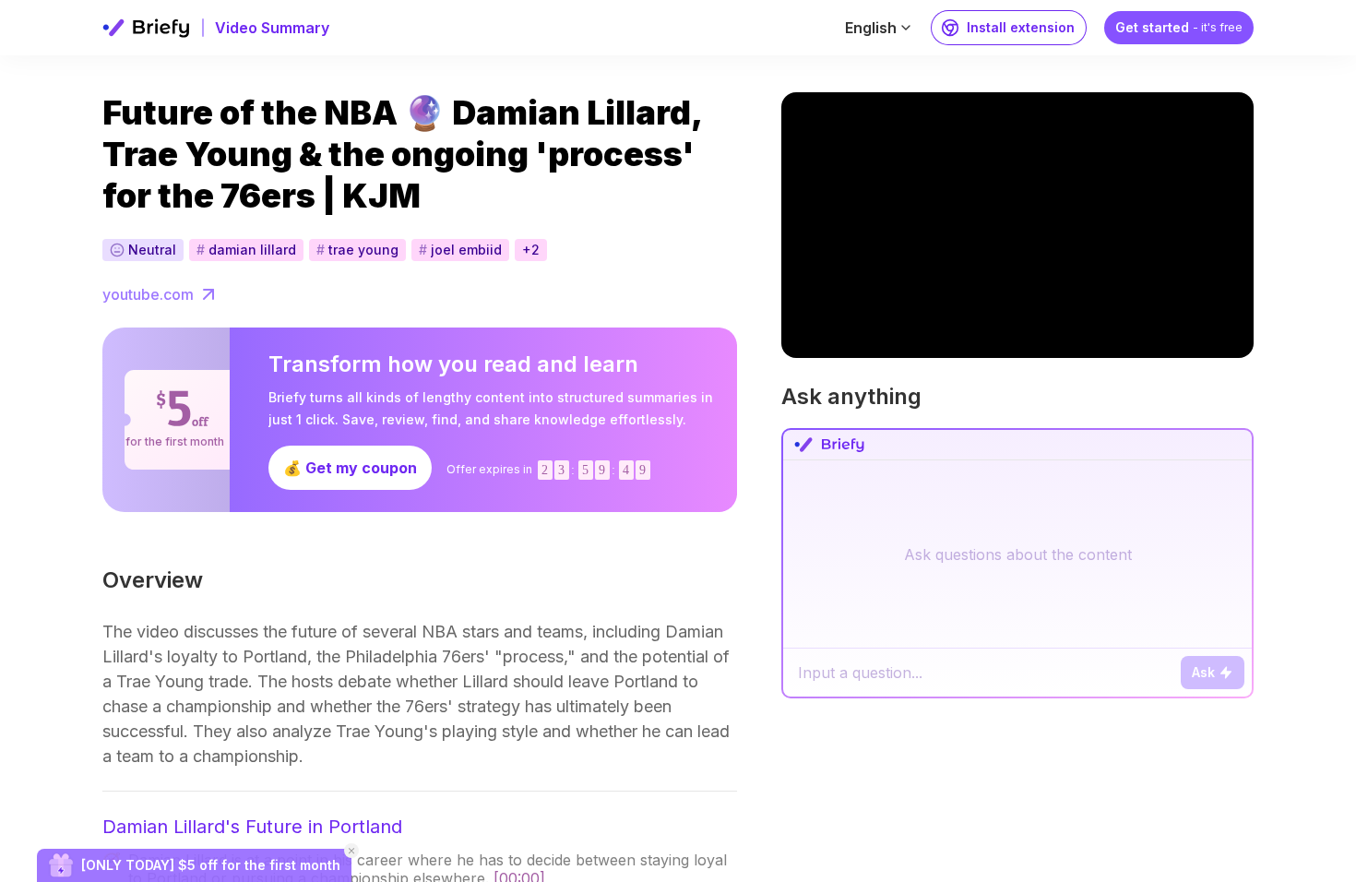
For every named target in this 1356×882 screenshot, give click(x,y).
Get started (1179, 27)
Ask (1203, 672)
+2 (531, 249)
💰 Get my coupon (350, 468)
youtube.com (148, 294)
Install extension (1021, 27)
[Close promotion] (351, 850)
